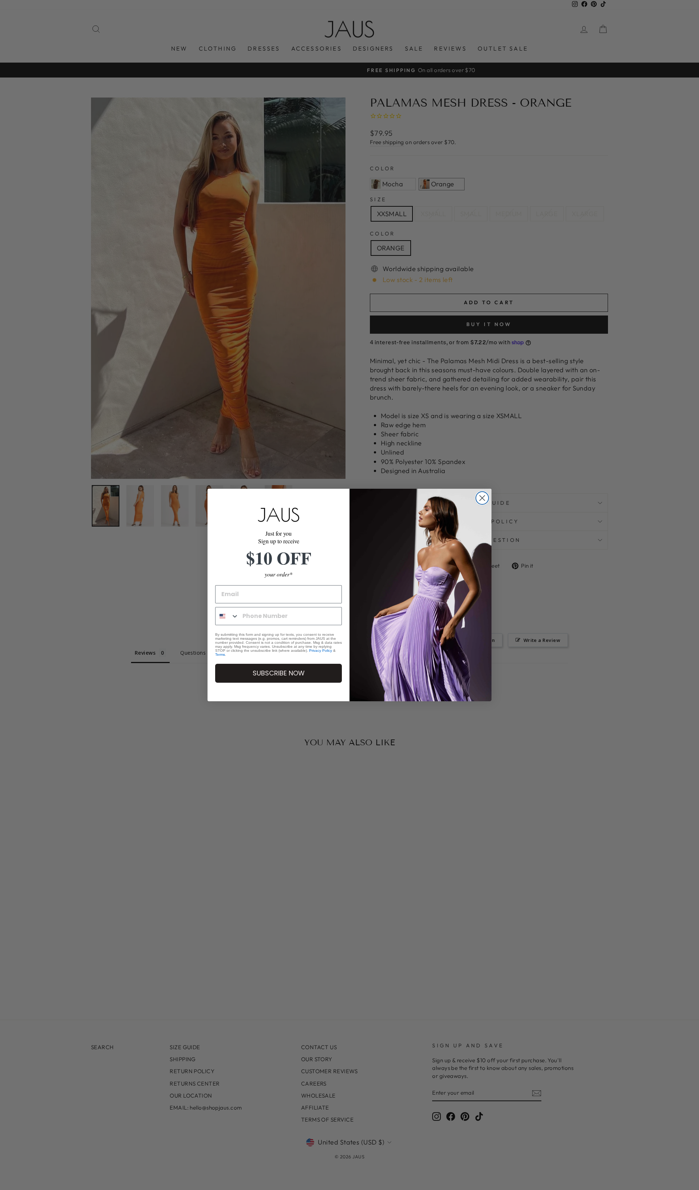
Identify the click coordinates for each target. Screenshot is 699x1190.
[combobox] (227, 616)
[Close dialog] (482, 498)
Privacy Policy (320, 650)
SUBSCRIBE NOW (279, 673)
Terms (220, 654)
